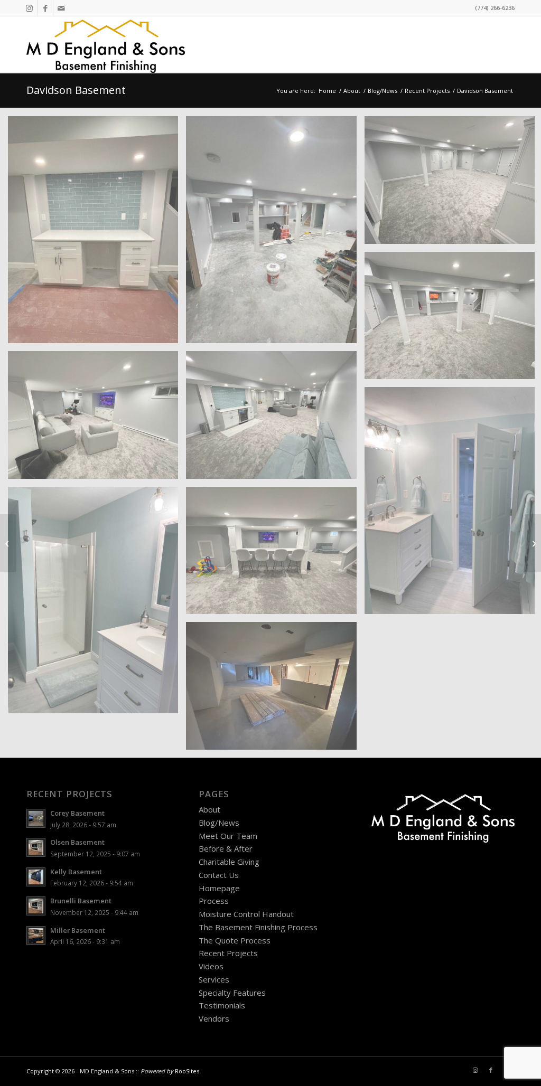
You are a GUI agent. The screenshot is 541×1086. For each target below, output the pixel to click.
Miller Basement (77, 930)
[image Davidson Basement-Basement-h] (97, 604)
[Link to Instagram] (29, 8)
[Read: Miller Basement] (35, 935)
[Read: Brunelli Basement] (35, 905)
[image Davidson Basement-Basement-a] (97, 233)
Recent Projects (228, 953)
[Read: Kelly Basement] (35, 876)
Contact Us (219, 875)
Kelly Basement (76, 871)
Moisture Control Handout (246, 914)
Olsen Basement (77, 842)
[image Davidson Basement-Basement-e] (97, 419)
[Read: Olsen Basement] (35, 847)
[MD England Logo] (105, 44)
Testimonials (222, 1005)
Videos (211, 966)
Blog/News (219, 822)
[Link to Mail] (61, 8)
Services (214, 979)
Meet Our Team (228, 835)
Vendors (214, 1018)
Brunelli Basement (80, 900)
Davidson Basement (76, 90)
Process (214, 900)
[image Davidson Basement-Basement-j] (275, 690)
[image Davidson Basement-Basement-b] (275, 233)
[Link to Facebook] (45, 8)
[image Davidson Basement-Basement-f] (275, 419)
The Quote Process (234, 940)
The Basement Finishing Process (258, 927)
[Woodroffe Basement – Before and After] (8, 543)
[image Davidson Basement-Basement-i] (275, 554)
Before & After (226, 848)
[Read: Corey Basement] (35, 818)
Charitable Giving (229, 861)
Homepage (219, 888)
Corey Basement (77, 813)
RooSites (187, 1071)
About (209, 809)
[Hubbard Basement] (533, 543)
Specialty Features (232, 992)
